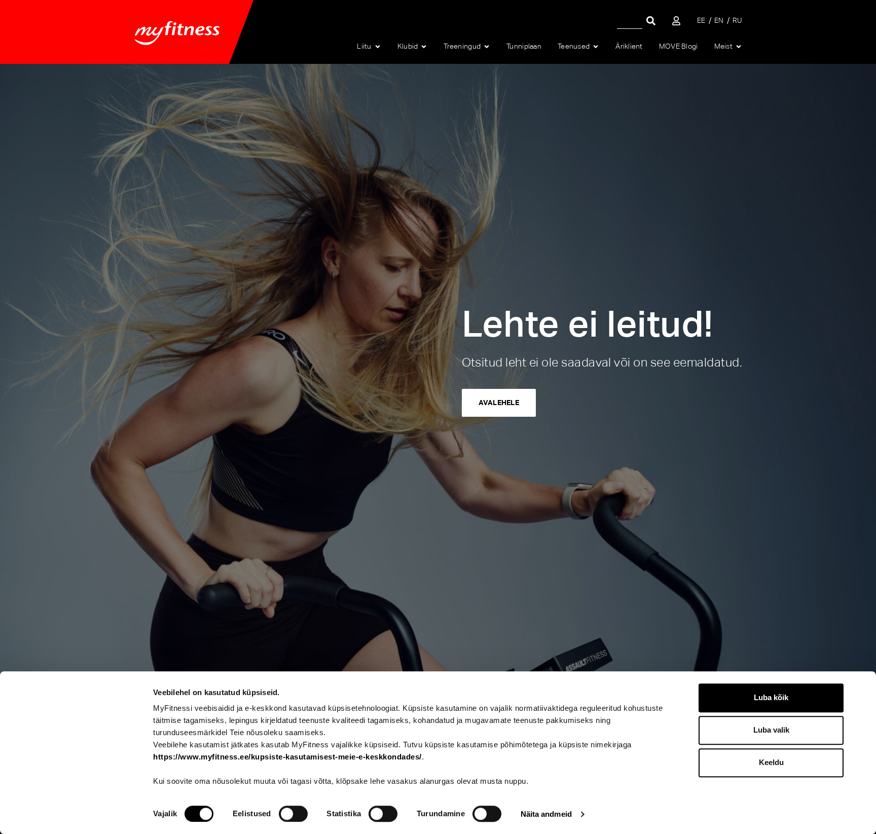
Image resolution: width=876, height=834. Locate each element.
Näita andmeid (546, 814)
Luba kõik (771, 697)
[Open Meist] (738, 46)
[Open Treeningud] (486, 46)
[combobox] (629, 20)
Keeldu (771, 762)
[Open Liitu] (377, 46)
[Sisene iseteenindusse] (676, 20)
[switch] (293, 814)
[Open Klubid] (423, 46)
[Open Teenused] (595, 46)
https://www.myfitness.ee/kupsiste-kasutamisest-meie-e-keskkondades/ (287, 756)
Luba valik (771, 730)
